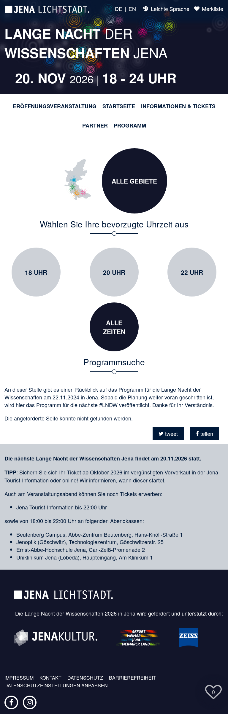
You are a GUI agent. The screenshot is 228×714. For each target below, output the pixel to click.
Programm (130, 125)
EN (132, 8)
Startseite (118, 106)
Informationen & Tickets (178, 106)
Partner (95, 125)
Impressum (19, 678)
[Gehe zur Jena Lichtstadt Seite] (47, 9)
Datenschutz (85, 678)
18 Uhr (36, 272)
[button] (168, 433)
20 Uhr (114, 272)
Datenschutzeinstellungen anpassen (56, 685)
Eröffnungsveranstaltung (54, 106)
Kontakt (50, 678)
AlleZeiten (114, 327)
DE (118, 8)
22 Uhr (192, 272)
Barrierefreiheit (132, 678)
